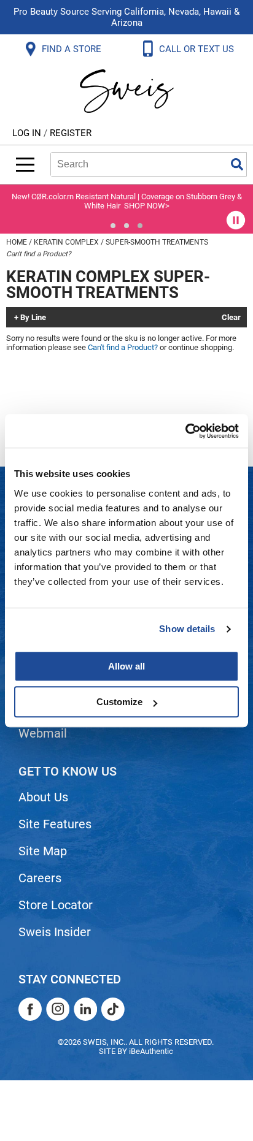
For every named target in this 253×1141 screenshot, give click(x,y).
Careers (39, 878)
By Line (33, 317)
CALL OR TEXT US (197, 49)
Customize (119, 701)
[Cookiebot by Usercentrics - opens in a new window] (185, 431)
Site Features (54, 824)
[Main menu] (25, 164)
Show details (187, 629)
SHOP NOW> (146, 205)
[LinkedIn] (85, 1009)
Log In (28, 133)
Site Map (42, 851)
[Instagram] (57, 1009)
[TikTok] (113, 1009)
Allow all (126, 666)
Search (237, 164)
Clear (231, 317)
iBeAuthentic (151, 1051)
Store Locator (55, 905)
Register (70, 133)
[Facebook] (30, 1009)
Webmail (42, 733)
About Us (43, 797)
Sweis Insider (54, 932)
